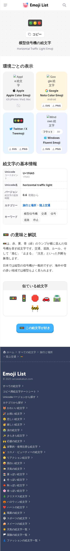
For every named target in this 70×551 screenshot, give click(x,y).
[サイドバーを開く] (5, 5)
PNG (58, 105)
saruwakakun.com (22, 378)
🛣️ (57, 297)
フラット (48, 131)
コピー (37, 34)
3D (58, 131)
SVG (47, 105)
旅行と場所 (29, 205)
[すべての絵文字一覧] (64, 5)
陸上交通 (44, 205)
